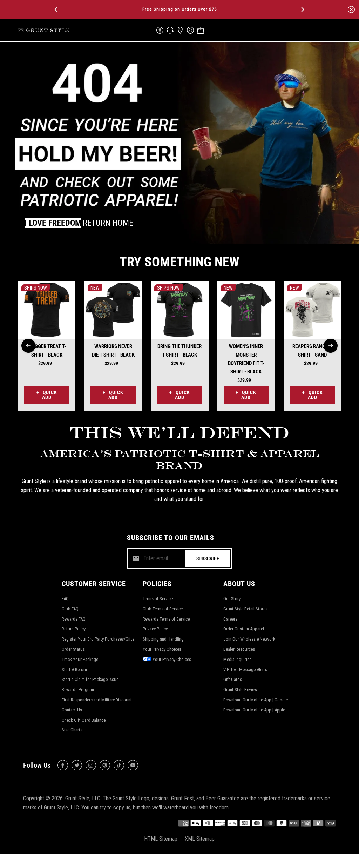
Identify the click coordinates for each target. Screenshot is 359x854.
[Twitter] (77, 765)
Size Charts (72, 730)
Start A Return (74, 669)
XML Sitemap (200, 838)
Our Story (232, 598)
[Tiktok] (119, 765)
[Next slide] (331, 346)
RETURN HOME (108, 223)
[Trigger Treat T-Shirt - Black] (47, 310)
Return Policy (74, 628)
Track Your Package (80, 659)
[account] (190, 30)
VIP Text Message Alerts (245, 669)
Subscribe (207, 558)
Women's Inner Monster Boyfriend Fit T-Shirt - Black (246, 359)
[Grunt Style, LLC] (44, 30)
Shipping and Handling (163, 639)
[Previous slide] (28, 346)
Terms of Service (158, 598)
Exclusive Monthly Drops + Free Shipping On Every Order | (179, 9)
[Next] (302, 9)
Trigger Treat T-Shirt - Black (47, 350)
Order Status (73, 649)
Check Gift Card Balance (84, 720)
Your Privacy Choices (162, 649)
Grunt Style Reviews (241, 689)
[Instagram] (91, 765)
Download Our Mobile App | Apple (254, 710)
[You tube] (133, 765)
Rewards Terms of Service (166, 619)
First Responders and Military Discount (97, 699)
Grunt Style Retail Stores (245, 608)
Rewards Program (78, 689)
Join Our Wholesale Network (249, 639)
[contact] (170, 30)
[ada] (160, 30)
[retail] (180, 30)
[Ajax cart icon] (200, 30)
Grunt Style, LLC (82, 798)
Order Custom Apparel (243, 628)
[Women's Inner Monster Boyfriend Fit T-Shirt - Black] (246, 310)
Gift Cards (232, 679)
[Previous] (57, 9)
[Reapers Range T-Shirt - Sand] (312, 310)
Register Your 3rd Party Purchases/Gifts (98, 639)
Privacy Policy (155, 628)
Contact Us (72, 710)
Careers (230, 619)
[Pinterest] (105, 765)
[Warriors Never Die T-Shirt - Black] (113, 310)
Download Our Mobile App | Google (255, 699)
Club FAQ (70, 608)
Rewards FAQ (74, 619)
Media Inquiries (237, 659)
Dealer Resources (239, 649)
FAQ (65, 598)
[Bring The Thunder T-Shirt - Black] (180, 310)
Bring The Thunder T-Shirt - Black (179, 350)
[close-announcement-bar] (351, 9)
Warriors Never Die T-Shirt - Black (113, 350)
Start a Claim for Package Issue (90, 679)
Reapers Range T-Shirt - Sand (312, 350)
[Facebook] (62, 765)
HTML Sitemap (160, 838)
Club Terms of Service (163, 608)
